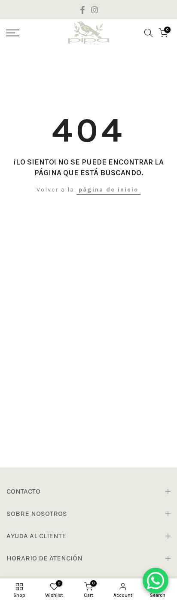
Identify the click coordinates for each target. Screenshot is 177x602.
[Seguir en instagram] (94, 10)
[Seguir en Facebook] (82, 10)
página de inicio (108, 189)
